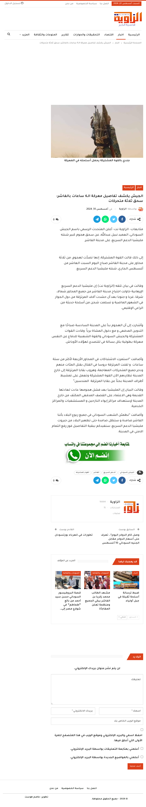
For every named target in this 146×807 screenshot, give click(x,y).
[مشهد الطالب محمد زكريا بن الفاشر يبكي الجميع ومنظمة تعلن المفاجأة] (97, 580)
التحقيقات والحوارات (86, 34)
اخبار (121, 34)
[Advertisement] (73, 73)
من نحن (69, 4)
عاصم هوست (32, 797)
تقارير (65, 34)
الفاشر (96, 473)
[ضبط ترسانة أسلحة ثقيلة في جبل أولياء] (126, 580)
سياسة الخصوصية (86, 4)
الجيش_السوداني (127, 473)
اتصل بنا (104, 4)
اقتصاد (108, 34)
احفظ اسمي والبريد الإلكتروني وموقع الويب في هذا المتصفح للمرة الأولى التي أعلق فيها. (98, 738)
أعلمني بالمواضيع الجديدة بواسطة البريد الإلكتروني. (104, 757)
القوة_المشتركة (82, 473)
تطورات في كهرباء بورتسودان (74, 535)
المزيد (25, 34)
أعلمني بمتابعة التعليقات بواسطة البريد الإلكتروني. (104, 749)
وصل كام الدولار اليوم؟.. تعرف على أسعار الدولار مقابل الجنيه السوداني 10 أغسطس (120, 539)
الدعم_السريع (110, 473)
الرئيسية (134, 34)
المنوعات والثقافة (45, 34)
